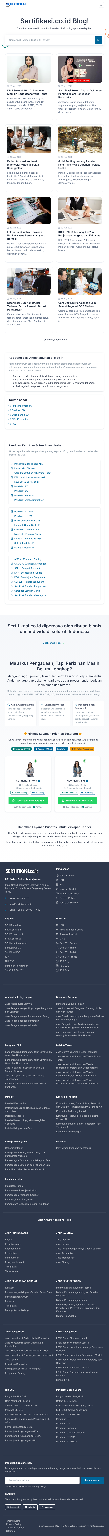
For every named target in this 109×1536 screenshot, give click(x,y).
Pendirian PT (21, 486)
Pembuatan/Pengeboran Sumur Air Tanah (27, 1203)
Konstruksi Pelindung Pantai (71, 1111)
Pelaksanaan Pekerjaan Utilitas (21, 1190)
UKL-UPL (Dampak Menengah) (30, 563)
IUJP (7, 956)
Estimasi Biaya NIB (24, 547)
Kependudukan (13, 1248)
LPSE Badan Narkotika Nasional (73, 1367)
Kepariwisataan (13, 1244)
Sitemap (10, 1531)
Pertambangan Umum (16, 1296)
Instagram (48, 1507)
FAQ (14, 423)
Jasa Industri (63, 1239)
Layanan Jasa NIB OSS (26, 481)
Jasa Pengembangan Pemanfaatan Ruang (27, 1016)
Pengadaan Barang (15, 1373)
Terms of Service (69, 902)
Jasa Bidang (62, 1262)
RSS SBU (64, 965)
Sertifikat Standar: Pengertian (30, 586)
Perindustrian (12, 1257)
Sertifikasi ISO (12, 952)
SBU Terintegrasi (14, 934)
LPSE (62, 938)
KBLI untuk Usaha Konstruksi (29, 477)
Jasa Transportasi (65, 1257)
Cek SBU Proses (68, 943)
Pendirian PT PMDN (24, 516)
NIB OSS (9, 961)
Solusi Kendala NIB (24, 543)
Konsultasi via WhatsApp (30, 800)
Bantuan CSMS (13, 947)
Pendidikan (11, 1253)
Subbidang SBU (20, 414)
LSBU (62, 925)
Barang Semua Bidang (17, 1310)
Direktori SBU (19, 410)
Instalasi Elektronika (15, 1103)
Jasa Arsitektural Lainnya (18, 1003)
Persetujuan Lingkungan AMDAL (22, 1431)
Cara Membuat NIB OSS (18, 1400)
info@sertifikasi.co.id (21, 904)
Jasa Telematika (64, 1253)
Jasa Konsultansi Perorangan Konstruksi (26, 1350)
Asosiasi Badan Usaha (71, 929)
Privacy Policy (67, 898)
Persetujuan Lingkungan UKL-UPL (23, 1435)
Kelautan (9, 1287)
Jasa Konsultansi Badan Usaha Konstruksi (27, 1338)
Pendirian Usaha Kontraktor (29, 500)
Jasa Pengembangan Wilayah (21, 1025)
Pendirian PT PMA (23, 511)
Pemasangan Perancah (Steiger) (22, 1194)
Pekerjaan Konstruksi (16, 1364)
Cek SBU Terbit (68, 952)
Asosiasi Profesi (68, 934)
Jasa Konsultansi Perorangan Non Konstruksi (29, 1355)
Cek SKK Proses (68, 956)
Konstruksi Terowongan (68, 1131)
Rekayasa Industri (14, 1262)
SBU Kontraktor (13, 925)
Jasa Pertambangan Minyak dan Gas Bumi (78, 1248)
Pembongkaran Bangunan (19, 1199)
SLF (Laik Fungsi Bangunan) (29, 581)
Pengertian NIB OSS (15, 1396)
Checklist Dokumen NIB (26, 529)
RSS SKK (64, 970)
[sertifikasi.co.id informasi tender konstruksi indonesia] (16, 5)
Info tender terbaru (22, 405)
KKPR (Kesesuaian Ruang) (28, 572)
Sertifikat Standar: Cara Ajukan (30, 595)
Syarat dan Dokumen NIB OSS (21, 1405)
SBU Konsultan (13, 929)
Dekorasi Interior (14, 1148)
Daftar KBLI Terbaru (24, 468)
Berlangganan (92, 1480)
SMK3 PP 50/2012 (15, 970)
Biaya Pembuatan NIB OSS (19, 1426)
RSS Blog (64, 961)
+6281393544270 (19, 898)
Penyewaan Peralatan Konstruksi (73, 1148)
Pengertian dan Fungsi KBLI (28, 463)
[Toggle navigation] (101, 4)
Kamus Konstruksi (69, 893)
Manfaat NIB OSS (14, 1410)
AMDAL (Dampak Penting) (28, 559)
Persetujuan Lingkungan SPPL (21, 1440)
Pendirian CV (21, 490)
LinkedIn (31, 1507)
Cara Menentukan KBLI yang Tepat (32, 472)
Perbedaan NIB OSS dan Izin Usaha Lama (27, 1414)
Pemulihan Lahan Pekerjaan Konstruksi (25, 1169)
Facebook (14, 1507)
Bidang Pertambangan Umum (71, 1300)
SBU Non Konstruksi (16, 943)
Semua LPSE (63, 1379)
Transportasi (11, 1271)
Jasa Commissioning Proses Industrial (76, 1051)
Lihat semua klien (52, 643)
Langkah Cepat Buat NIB (27, 525)
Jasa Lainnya (63, 1244)
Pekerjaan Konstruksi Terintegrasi (23, 1368)
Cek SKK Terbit (68, 947)
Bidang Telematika (66, 1315)
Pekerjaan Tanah (14, 1185)
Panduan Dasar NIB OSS (27, 520)
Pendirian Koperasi (24, 495)
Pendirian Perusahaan (16, 965)
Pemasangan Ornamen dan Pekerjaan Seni (27, 1160)
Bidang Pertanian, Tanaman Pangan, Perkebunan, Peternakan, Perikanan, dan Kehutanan (77, 1308)
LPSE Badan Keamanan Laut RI (72, 1342)
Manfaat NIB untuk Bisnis (27, 534)
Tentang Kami (67, 875)
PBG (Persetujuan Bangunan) (29, 577)
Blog (62, 884)
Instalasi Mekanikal (15, 1115)
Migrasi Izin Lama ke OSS (28, 538)
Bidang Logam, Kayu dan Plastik (73, 1287)
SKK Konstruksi (20, 419)
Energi (8, 1239)
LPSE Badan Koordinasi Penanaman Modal (79, 1355)
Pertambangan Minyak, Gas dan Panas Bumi (28, 1292)
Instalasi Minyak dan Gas (18, 1128)
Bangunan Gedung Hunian (70, 1003)
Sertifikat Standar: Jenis (27, 590)
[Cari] (98, 40)
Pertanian (10, 1301)
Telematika (11, 1266)
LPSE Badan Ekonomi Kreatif (71, 1338)
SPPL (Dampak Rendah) (27, 568)
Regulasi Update (68, 889)
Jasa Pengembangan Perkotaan (22, 1020)
